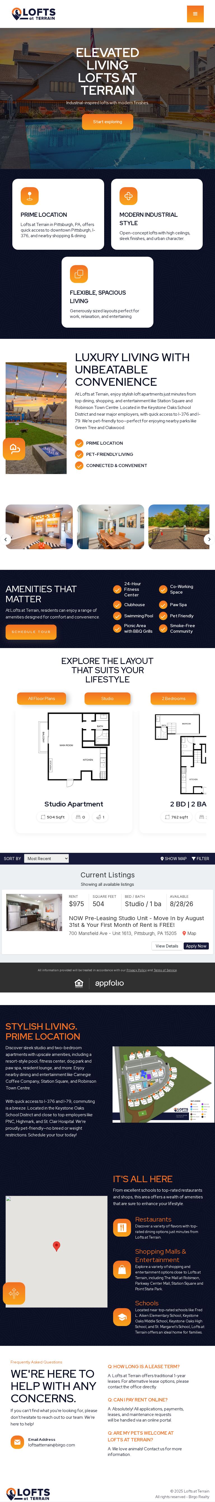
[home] (39, 13)
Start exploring (107, 122)
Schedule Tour (31, 632)
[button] (195, 14)
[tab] (41, 698)
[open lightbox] (148, 1084)
